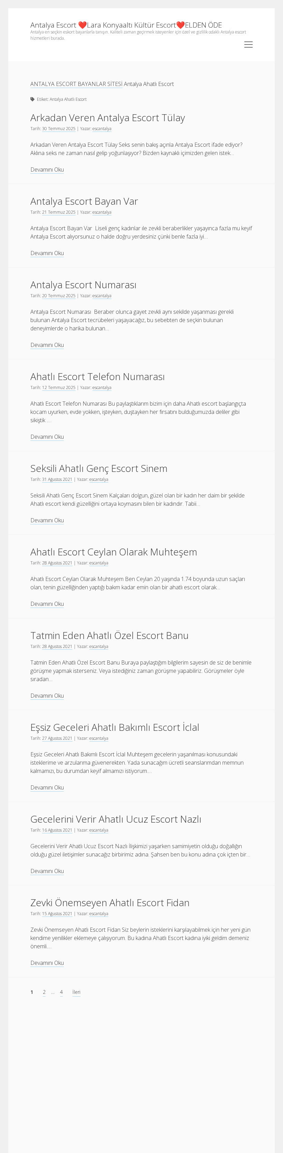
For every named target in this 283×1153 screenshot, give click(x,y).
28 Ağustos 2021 (57, 563)
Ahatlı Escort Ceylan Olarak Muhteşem (113, 551)
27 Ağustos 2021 (57, 738)
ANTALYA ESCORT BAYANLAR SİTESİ (76, 84)
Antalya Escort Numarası (83, 284)
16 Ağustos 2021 (57, 830)
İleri (76, 992)
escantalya (101, 129)
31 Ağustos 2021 (57, 479)
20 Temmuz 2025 (59, 296)
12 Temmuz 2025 (59, 387)
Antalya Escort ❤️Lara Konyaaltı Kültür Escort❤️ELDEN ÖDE (126, 25)
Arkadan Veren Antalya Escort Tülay (107, 117)
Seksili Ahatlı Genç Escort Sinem (98, 468)
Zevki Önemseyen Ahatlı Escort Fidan (109, 902)
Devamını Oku (47, 170)
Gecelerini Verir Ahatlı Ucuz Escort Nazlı (116, 818)
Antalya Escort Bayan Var (84, 200)
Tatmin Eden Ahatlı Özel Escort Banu (109, 635)
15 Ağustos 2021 (57, 914)
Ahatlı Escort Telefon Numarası (97, 376)
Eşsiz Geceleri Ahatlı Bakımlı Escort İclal (114, 727)
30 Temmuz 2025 (59, 129)
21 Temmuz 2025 (59, 212)
